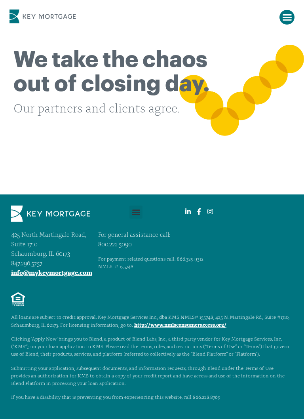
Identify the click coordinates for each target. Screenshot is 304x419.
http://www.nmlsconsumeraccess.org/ (180, 325)
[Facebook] (199, 211)
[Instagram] (210, 211)
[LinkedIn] (188, 211)
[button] (286, 17)
